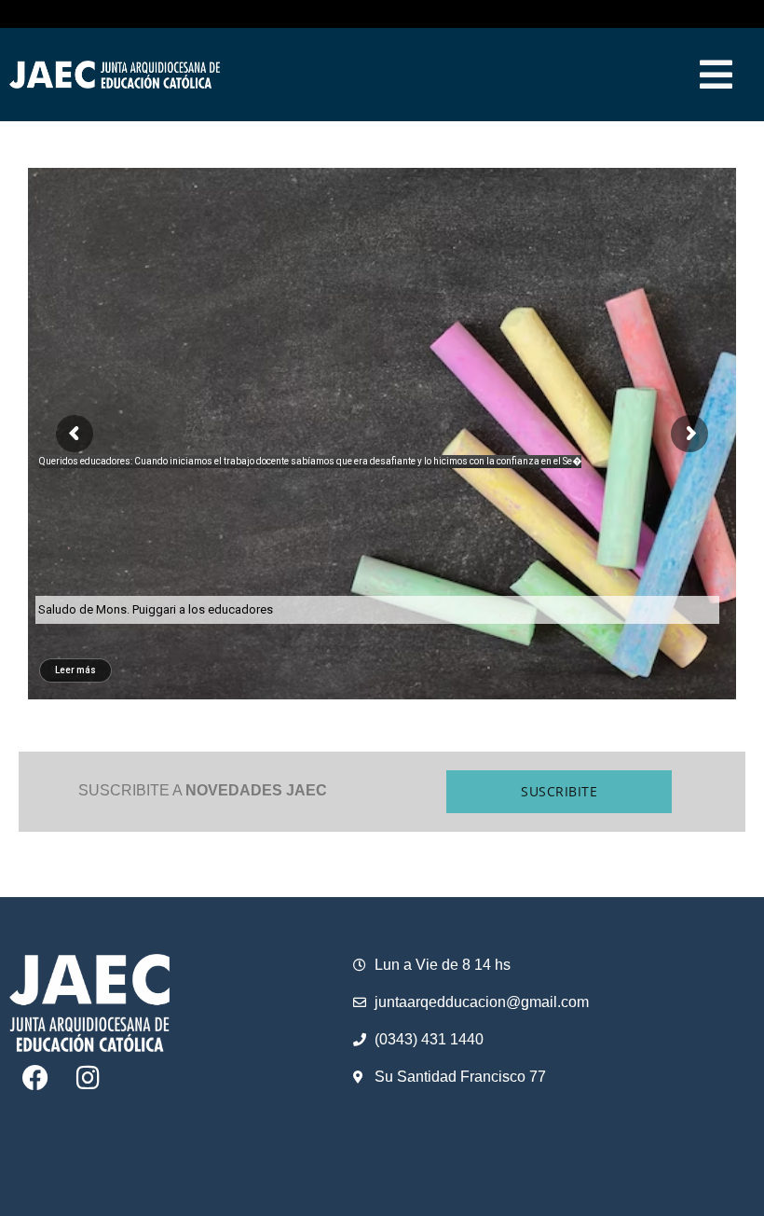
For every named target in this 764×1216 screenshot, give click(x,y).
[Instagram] (87, 1078)
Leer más (75, 670)
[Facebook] (35, 1078)
